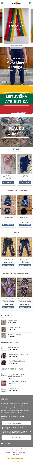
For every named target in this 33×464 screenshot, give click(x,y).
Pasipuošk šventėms (16, 29)
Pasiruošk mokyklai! (15, 59)
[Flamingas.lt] (16, 3)
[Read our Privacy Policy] (30, 432)
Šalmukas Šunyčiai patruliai (8, 177)
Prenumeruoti (16, 437)
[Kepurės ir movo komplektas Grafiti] (24, 205)
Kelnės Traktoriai (8, 259)
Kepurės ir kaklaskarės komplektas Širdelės (8, 300)
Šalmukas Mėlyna (25, 177)
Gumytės (17, 133)
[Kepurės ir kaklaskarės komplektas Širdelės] (8, 287)
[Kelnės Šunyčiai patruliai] (24, 247)
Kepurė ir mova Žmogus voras (8, 218)
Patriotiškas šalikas (16, 22)
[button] (2, 3)
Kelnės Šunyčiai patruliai (24, 260)
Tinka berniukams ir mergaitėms (15, 70)
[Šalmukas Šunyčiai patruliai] (8, 164)
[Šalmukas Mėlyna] (24, 164)
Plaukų (16, 128)
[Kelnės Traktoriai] (8, 247)
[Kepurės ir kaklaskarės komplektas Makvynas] (24, 287)
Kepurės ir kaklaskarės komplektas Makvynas (24, 300)
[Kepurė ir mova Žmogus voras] (8, 205)
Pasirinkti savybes (8, 182)
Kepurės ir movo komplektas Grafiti (25, 218)
